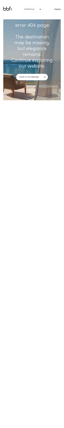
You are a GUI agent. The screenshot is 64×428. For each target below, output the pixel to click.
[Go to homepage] (7, 9)
